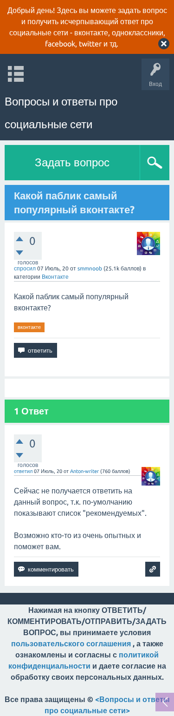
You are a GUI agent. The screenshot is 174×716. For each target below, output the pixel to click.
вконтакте (29, 327)
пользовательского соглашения (71, 643)
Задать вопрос (72, 162)
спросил (25, 268)
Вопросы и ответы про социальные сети (61, 113)
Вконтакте (55, 277)
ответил (23, 471)
